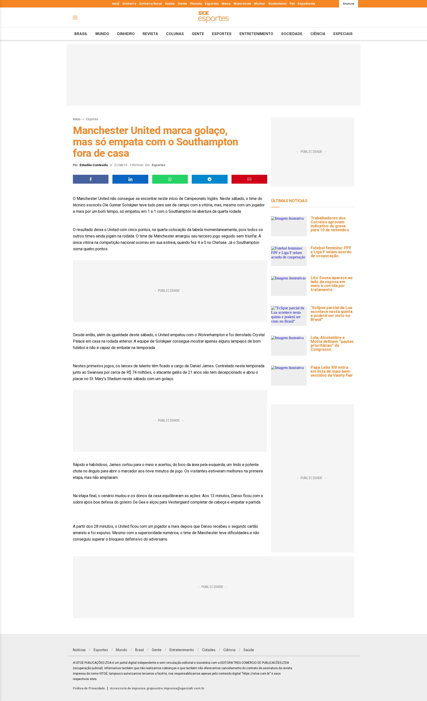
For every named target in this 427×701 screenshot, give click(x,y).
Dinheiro (129, 3)
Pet (292, 3)
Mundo (102, 34)
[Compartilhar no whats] (170, 179)
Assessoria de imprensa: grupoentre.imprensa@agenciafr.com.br (157, 688)
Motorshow (242, 3)
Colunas (175, 34)
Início (76, 119)
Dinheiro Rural (150, 3)
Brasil (80, 34)
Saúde (170, 3)
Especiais (343, 34)
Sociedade (291, 34)
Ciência (317, 34)
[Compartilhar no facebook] (90, 179)
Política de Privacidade (89, 688)
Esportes (212, 3)
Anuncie (348, 3)
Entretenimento (256, 34)
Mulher (259, 3)
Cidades (208, 650)
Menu (226, 3)
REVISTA (150, 34)
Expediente (306, 3)
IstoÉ (116, 3)
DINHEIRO (126, 34)
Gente (182, 3)
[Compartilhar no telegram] (209, 179)
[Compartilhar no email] (249, 179)
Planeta (196, 3)
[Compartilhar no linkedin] (130, 179)
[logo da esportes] (213, 17)
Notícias (79, 650)
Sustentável (277, 3)
